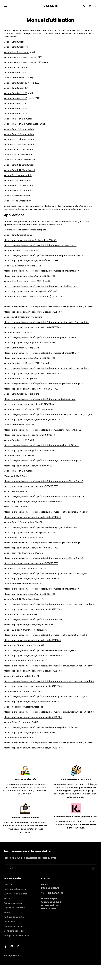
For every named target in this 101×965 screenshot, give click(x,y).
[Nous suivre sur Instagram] (12, 946)
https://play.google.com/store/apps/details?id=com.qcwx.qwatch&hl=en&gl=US (43, 255)
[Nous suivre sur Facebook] (5, 946)
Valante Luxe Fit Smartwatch (18, 154)
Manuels (8, 898)
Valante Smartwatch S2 (15, 77)
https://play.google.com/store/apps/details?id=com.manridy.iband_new (40, 399)
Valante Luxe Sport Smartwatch (19, 159)
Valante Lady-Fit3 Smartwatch (19, 144)
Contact (8, 884)
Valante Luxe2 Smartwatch (17, 67)
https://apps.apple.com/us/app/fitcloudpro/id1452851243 (32, 327)
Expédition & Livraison (14, 907)
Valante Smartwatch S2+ (16, 88)
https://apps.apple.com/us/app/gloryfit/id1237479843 (30, 291)
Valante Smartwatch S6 (15, 113)
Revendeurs (9, 921)
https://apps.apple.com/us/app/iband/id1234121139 (29, 404)
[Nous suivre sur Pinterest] (18, 946)
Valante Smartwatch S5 (15, 108)
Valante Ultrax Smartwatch (17, 180)
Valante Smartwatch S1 (15, 72)
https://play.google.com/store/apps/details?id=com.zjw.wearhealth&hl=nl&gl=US (44, 496)
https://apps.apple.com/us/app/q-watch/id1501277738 (31, 260)
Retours (7, 912)
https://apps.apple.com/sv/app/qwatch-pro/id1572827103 (33, 311)
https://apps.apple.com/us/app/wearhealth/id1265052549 (33, 501)
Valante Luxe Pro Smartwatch (18, 149)
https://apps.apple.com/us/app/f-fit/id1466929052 (29, 624)
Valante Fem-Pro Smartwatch (19, 185)
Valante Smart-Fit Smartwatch (19, 165)
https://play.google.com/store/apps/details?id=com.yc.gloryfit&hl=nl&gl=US (41, 286)
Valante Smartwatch (14, 41)
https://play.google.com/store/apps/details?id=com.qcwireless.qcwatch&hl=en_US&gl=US (49, 306)
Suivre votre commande (15, 893)
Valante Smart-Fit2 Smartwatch (19, 170)
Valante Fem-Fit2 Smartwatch (19, 129)
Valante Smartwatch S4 (15, 103)
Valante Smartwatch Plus (16, 47)
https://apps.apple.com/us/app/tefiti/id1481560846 (29, 435)
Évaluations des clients (15, 889)
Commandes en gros (14, 926)
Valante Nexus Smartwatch (17, 195)
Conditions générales (14, 930)
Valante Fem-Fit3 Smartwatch (19, 134)
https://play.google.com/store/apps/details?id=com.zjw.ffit (33, 619)
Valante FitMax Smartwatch (17, 200)
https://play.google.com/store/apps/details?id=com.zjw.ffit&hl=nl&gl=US (40, 650)
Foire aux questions (13, 903)
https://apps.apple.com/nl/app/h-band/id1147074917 (30, 240)
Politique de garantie (14, 917)
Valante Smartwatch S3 (15, 93)
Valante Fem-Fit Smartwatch (18, 118)
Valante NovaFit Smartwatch (18, 190)
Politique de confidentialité (16, 935)
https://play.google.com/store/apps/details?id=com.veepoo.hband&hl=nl (40, 245)
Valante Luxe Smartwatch (16, 52)
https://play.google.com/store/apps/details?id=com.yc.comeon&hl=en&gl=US (42, 429)
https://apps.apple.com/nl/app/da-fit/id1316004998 (29, 276)
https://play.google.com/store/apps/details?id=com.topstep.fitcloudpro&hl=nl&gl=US (46, 322)
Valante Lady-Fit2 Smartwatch (19, 139)
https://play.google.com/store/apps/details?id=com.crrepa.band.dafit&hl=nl (41, 270)
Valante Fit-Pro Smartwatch (18, 175)
